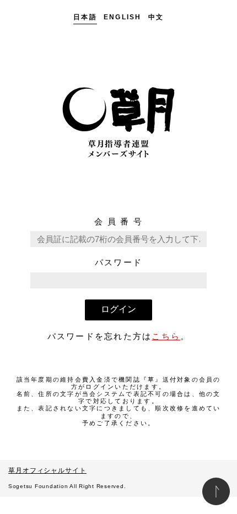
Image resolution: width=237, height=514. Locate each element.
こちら (166, 336)
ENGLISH (123, 17)
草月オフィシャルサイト (47, 470)
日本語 (85, 17)
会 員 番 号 (118, 221)
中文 (156, 17)
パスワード (118, 262)
